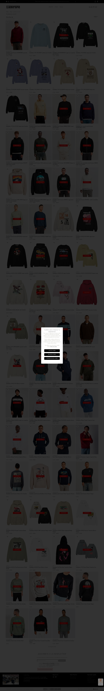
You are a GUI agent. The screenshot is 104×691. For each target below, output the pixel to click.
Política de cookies (53, 346)
